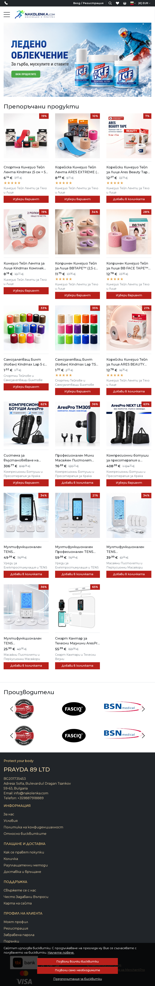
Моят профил (16, 922)
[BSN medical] (24, 716)
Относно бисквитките (25, 834)
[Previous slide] (12, 709)
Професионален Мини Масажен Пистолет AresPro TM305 (74, 458)
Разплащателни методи (26, 865)
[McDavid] (124, 716)
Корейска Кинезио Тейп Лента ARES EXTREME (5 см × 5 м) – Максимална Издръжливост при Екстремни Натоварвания (76, 170)
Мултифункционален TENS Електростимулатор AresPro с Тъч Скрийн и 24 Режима (24, 549)
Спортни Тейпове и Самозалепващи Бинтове (23, 378)
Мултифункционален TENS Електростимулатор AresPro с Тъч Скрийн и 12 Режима (128, 549)
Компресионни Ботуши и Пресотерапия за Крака (23, 474)
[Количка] (124, 3)
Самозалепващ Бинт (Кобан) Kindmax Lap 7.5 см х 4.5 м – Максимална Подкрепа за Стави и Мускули (75, 362)
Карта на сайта (18, 903)
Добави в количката (129, 199)
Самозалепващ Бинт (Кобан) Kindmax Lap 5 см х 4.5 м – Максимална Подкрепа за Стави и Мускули (25, 362)
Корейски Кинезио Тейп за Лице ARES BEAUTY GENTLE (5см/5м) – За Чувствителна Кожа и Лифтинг (127, 362)
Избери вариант (26, 199)
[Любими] (117, 3)
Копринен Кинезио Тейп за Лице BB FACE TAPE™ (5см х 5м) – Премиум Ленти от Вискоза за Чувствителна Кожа (127, 266)
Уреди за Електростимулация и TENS (25, 565)
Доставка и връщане (22, 872)
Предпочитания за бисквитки (77, 979)
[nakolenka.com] (35, 14)
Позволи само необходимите (77, 970)
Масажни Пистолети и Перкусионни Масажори (124, 565)
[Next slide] (143, 709)
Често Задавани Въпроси (26, 897)
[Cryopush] (124, 743)
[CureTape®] (74, 716)
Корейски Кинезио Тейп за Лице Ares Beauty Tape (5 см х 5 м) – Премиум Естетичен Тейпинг (128, 170)
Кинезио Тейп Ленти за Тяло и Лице (25, 190)
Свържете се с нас (20, 890)
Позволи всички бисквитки (77, 961)
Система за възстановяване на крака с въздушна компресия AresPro (21, 458)
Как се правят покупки (24, 852)
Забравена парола (19, 935)
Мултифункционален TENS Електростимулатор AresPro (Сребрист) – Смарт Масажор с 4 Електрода (23, 641)
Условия (11, 821)
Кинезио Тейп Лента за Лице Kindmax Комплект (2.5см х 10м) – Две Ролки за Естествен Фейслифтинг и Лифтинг (25, 266)
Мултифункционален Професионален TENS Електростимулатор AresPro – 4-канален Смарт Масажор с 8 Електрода (74, 549)
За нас (9, 814)
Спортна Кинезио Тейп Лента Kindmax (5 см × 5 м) (25, 170)
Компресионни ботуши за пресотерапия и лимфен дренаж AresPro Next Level (127, 458)
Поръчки (11, 941)
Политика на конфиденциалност (33, 827)
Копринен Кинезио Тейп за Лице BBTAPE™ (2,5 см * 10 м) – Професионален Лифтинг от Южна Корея (76, 266)
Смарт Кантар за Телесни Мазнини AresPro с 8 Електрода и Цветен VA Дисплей (77, 641)
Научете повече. (61, 952)
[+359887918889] (7, 3)
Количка (11, 859)
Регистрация (16, 928)
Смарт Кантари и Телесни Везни (75, 657)
